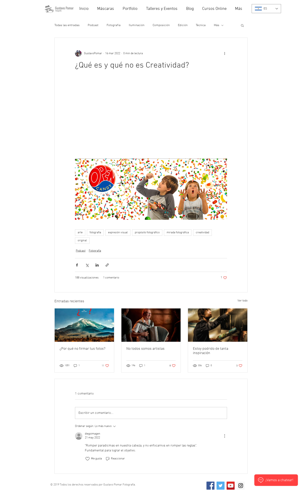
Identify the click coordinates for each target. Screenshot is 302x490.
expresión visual (118, 232)
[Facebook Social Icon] (210, 486)
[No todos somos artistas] (151, 325)
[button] (163, 9)
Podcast (93, 25)
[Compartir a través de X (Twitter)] (87, 265)
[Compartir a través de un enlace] (107, 265)
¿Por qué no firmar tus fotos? (82, 349)
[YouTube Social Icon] (231, 486)
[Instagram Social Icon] (241, 486)
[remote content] (151, 116)
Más (216, 25)
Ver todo (242, 301)
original (82, 240)
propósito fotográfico (147, 232)
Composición (161, 25)
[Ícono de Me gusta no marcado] (87, 458)
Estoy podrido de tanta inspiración (210, 351)
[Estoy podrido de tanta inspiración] (217, 325)
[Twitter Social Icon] (221, 486)
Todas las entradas (67, 25)
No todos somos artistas (145, 349)
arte (80, 232)
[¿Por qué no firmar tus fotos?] (84, 325)
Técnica (201, 25)
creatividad (202, 232)
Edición (183, 25)
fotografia (95, 232)
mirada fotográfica (178, 232)
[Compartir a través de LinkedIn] (97, 265)
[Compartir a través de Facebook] (77, 265)
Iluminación (136, 25)
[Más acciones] (224, 53)
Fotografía (114, 25)
